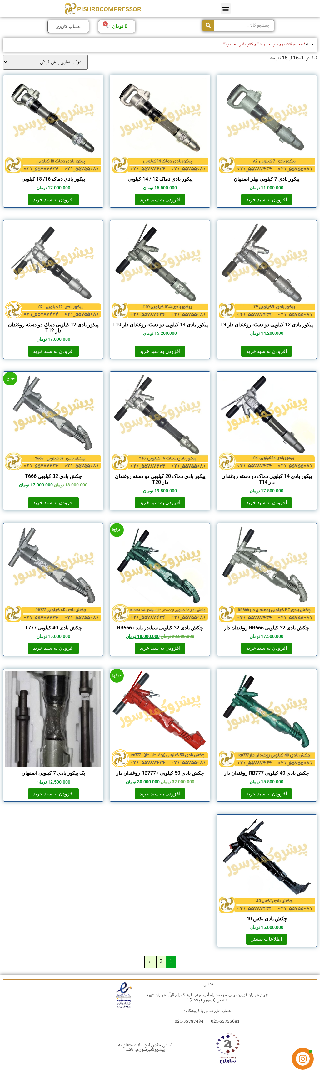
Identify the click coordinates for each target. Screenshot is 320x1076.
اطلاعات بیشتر (266, 939)
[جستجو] (208, 25)
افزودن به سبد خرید (266, 200)
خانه (310, 44)
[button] (226, 8)
